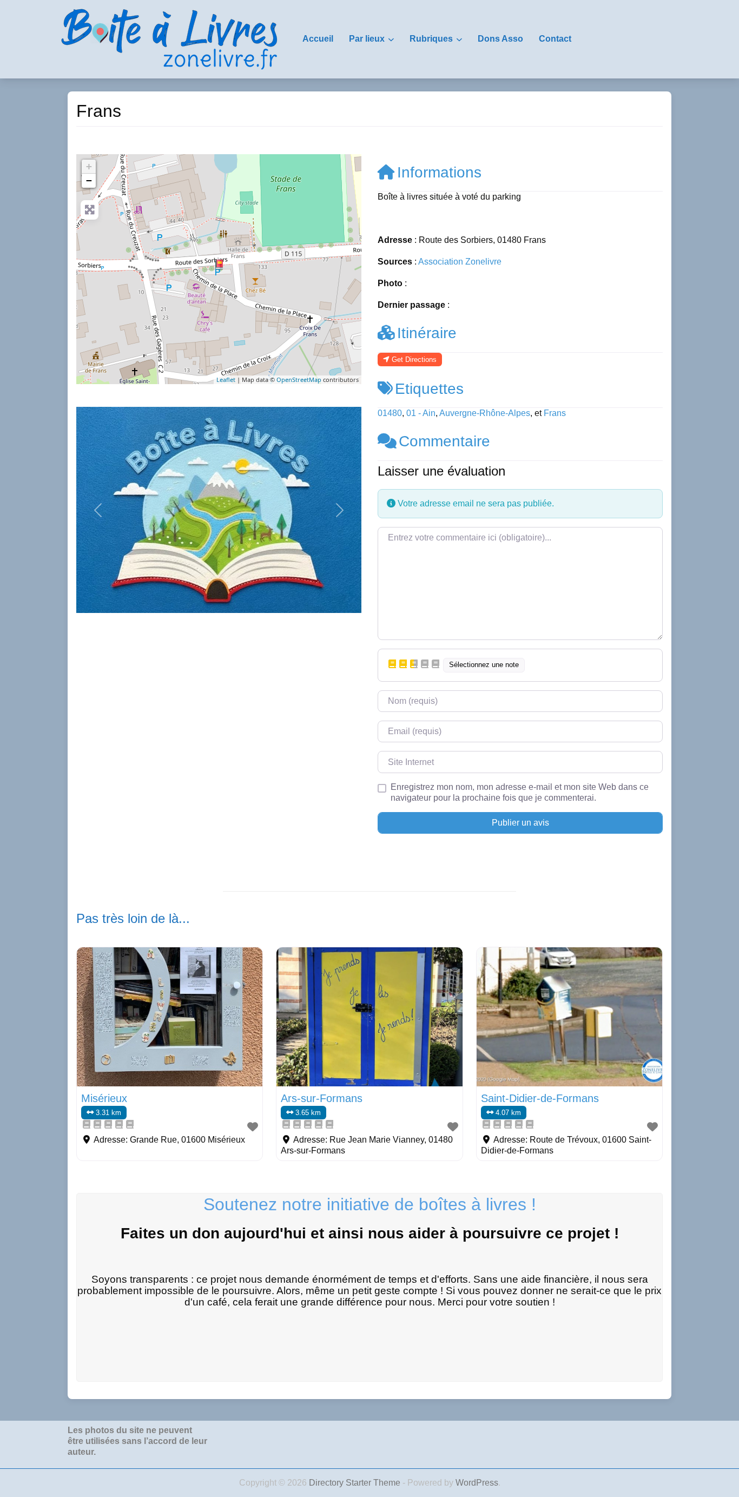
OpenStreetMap (298, 379)
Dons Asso (500, 38)
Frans (555, 413)
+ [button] (89, 166)
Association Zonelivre (460, 261)
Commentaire (444, 441)
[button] (97, 510)
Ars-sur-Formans (321, 1098)
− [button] (89, 180)
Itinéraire (427, 333)
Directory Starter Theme (356, 1482)
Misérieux (104, 1098)
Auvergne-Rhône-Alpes (484, 413)
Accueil (317, 38)
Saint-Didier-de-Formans (540, 1098)
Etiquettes (429, 388)
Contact (555, 38)
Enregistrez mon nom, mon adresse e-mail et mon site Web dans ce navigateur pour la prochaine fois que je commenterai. (520, 792)
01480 (390, 413)
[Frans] (219, 264)
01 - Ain (421, 413)
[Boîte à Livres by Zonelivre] (169, 38)
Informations (439, 172)
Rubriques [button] (431, 38)
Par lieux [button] (367, 38)
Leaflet (225, 379)
